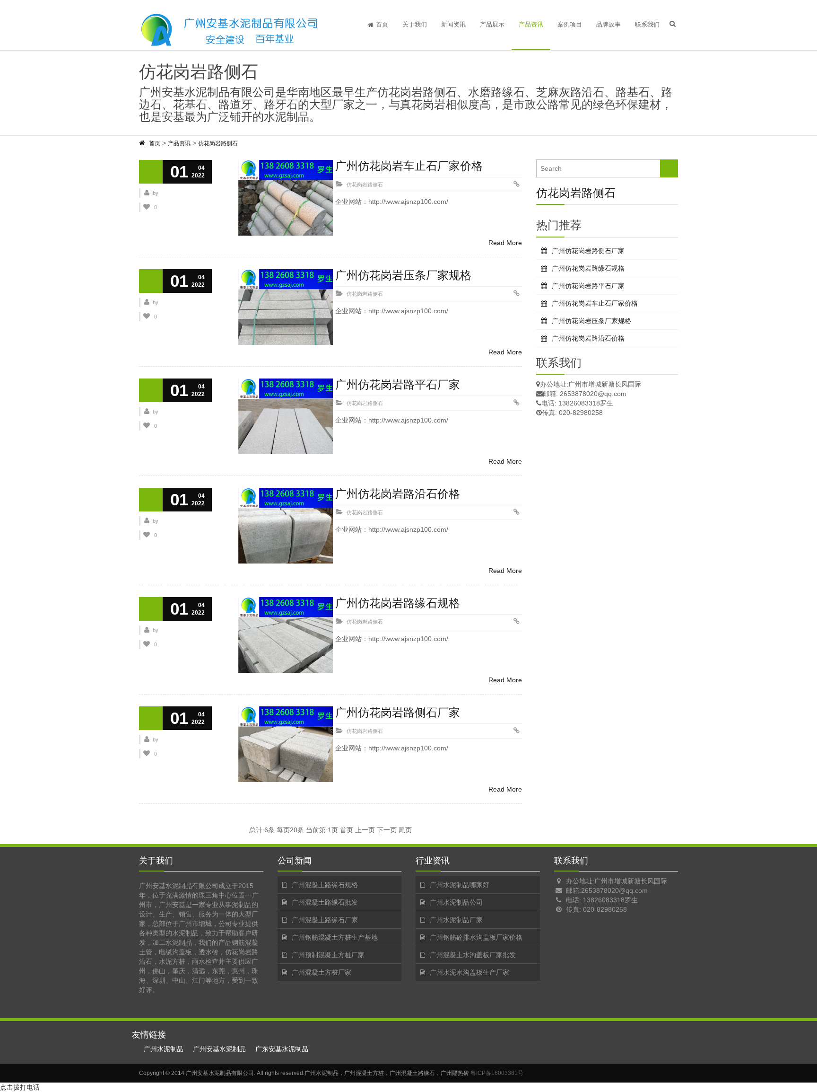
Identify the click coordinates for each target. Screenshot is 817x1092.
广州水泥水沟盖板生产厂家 (469, 972)
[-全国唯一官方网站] (229, 30)
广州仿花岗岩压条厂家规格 (403, 275)
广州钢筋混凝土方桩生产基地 (335, 937)
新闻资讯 (453, 24)
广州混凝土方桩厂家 (321, 972)
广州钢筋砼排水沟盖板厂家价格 (476, 937)
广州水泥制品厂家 (456, 920)
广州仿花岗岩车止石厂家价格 (409, 165)
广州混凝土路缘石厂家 (325, 920)
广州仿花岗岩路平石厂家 (397, 384)
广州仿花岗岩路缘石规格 (397, 603)
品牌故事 (608, 24)
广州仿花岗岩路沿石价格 (397, 493)
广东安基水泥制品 (281, 1049)
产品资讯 (531, 24)
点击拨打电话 (20, 1087)
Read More (505, 243)
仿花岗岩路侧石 (218, 143)
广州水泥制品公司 (456, 902)
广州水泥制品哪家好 (459, 885)
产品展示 (492, 24)
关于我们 (414, 24)
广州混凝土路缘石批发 (325, 902)
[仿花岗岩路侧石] (143, 143)
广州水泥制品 (163, 1049)
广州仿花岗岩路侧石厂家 (397, 712)
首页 (382, 24)
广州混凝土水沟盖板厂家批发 (473, 955)
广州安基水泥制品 (219, 1049)
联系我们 (647, 24)
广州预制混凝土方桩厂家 (328, 955)
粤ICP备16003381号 (496, 1073)
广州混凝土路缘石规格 (325, 885)
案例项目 (569, 24)
